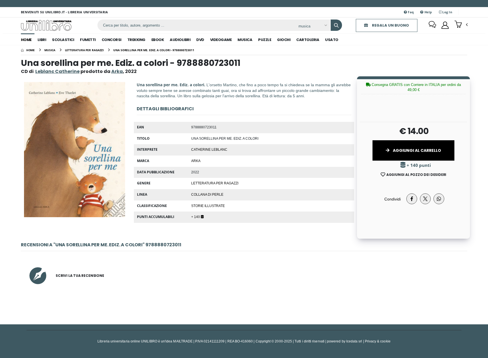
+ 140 (196, 216)
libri (42, 39)
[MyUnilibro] (445, 25)
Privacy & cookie (378, 341)
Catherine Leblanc (209, 149)
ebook (157, 39)
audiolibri (180, 39)
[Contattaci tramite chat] (432, 25)
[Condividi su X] (425, 198)
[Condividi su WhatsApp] (438, 198)
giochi (283, 39)
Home (26, 39)
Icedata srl (354, 341)
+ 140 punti (418, 165)
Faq (410, 12)
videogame (221, 39)
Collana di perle (207, 194)
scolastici (63, 39)
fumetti (88, 39)
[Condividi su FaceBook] (411, 198)
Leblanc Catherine (57, 71)
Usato (331, 39)
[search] (336, 25)
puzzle (264, 39)
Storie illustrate (208, 205)
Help (427, 12)
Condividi (392, 199)
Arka (196, 160)
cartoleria (307, 39)
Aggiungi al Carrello (416, 150)
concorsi (111, 39)
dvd (200, 39)
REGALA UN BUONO (390, 25)
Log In (446, 12)
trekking (136, 39)
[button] (461, 25)
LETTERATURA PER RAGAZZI (214, 183)
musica (245, 39)
